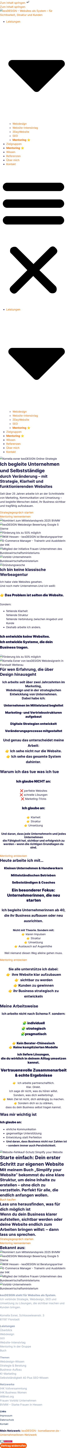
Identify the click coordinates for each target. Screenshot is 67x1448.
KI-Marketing (8, 1373)
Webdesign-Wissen (12, 1361)
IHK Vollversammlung (13, 1388)
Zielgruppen (14, 143)
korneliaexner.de (48, 1430)
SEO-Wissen (40, 1377)
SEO (15, 135)
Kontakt (11, 164)
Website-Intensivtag (25, 127)
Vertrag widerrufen (13, 1445)
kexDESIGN (29, 1430)
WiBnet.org (7, 1396)
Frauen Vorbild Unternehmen (18, 1400)
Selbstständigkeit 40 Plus (16, 1377)
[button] (33, 237)
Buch (3, 1350)
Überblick (6, 1330)
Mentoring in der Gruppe (15, 1346)
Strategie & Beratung (13, 1365)
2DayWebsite (20, 131)
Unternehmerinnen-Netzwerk (18, 1434)
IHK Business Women (13, 1392)
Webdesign (19, 123)
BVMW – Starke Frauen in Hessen (21, 1404)
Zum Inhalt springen (13, 2)
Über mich (12, 160)
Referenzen (13, 156)
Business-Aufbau (11, 1369)
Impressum (6, 1415)
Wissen (10, 152)
